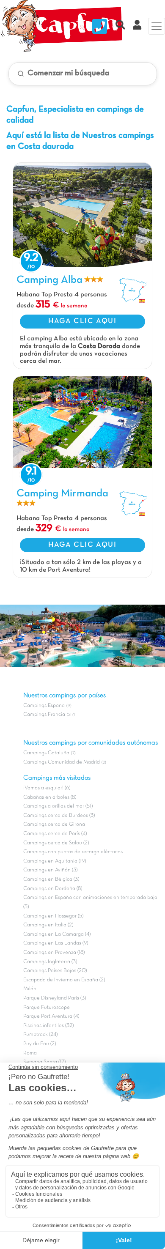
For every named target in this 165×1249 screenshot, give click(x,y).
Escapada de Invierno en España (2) (64, 980)
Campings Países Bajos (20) (55, 970)
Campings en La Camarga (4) (57, 934)
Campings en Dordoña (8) (52, 888)
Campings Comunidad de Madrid (61, 762)
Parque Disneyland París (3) (54, 998)
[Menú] (156, 26)
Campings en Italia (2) (48, 925)
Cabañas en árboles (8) (49, 797)
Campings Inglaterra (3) (50, 961)
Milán (29, 989)
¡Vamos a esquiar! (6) (46, 788)
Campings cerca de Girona (54, 824)
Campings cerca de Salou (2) (56, 843)
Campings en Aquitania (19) (54, 861)
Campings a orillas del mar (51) (58, 806)
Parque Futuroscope (46, 1007)
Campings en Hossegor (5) (53, 916)
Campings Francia (44, 714)
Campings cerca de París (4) (55, 833)
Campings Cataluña (46, 753)
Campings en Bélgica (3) (51, 879)
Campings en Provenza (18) (54, 952)
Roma (30, 1053)
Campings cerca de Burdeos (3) (59, 815)
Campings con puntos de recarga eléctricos (73, 852)
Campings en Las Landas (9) (55, 943)
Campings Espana (44, 705)
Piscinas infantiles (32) (48, 1025)
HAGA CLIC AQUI (82, 321)
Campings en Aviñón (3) (50, 870)
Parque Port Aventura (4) (51, 1016)
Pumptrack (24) (40, 1034)
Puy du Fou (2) (39, 1043)
